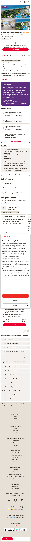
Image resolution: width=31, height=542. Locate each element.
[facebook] (9, 501)
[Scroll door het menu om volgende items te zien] (29, 56)
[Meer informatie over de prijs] (25, 321)
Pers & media (15, 459)
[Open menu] (28, 2)
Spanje (15, 416)
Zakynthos (15, 433)
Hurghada (15, 443)
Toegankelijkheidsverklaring (15, 474)
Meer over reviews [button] (6, 203)
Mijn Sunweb (15, 488)
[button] (15, 11)
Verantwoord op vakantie (15, 455)
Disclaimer (15, 479)
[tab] (5, 55)
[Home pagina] (1, 2)
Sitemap (15, 462)
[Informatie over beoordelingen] (17, 39)
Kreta (15, 428)
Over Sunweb (15, 452)
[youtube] (21, 501)
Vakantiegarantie (15, 491)
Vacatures (15, 457)
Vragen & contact (15, 486)
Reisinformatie (15, 495)
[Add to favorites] (27, 7)
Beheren (15, 305)
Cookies (15, 472)
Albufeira (15, 445)
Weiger (15, 300)
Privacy (16, 469)
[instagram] (15, 501)
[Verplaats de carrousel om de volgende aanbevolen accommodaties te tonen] (28, 331)
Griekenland (15, 418)
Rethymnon (15, 440)
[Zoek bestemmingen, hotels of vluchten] (17, 2)
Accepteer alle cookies (15, 296)
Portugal (15, 420)
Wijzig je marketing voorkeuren (15, 476)
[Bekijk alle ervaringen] (9, 39)
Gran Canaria (15, 430)
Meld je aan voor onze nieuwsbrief (15, 493)
